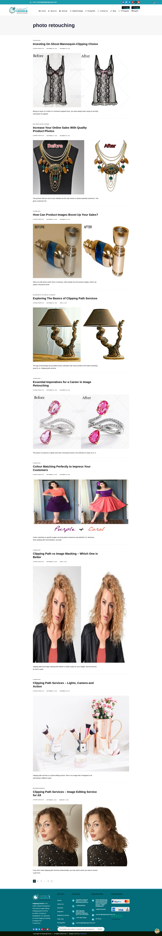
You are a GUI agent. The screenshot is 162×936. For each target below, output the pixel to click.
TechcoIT (83, 934)
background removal (39, 788)
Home (44, 11)
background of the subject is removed (44, 294)
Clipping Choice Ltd (38, 48)
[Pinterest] (132, 2)
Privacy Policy (61, 926)
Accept (100, 929)
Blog (114, 11)
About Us (53, 11)
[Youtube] (138, 2)
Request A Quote (63, 915)
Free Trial (60, 919)
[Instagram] (135, 2)
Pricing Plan (91, 11)
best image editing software (41, 124)
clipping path (36, 40)
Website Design (77, 11)
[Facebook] (123, 2)
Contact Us (104, 11)
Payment (60, 912)
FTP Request (125, 11)
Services (64, 11)
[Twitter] (126, 2)
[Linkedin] (129, 2)
